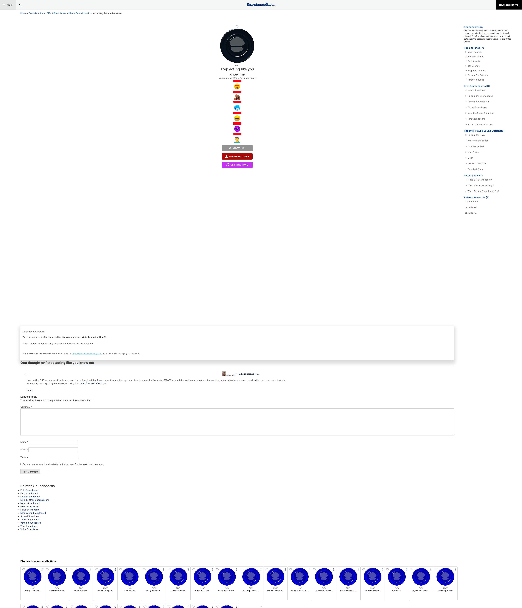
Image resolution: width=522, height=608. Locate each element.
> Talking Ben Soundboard (479, 96)
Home (23, 13)
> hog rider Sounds (475, 70)
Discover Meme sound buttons (38, 561)
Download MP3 (238, 156)
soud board (471, 213)
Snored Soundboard (30, 516)
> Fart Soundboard (475, 118)
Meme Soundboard (79, 13)
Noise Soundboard (30, 509)
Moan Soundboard (29, 506)
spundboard (471, 201)
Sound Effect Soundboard (52, 13)
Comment (26, 406)
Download (32, 596)
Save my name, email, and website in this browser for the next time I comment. (63, 464)
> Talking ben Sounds (476, 75)
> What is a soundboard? (478, 179)
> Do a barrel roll (474, 146)
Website (24, 457)
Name (24, 442)
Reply (30, 390)
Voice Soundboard (29, 529)
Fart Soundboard (29, 493)
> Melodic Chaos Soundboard (480, 113)
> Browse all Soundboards (479, 124)
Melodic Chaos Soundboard (34, 500)
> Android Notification (476, 140)
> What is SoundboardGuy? (479, 185)
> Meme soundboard (476, 90)
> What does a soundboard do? (482, 191)
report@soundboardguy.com (87, 353)
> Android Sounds (474, 56)
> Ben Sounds (472, 65)
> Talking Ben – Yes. (475, 135)
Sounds (33, 13)
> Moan (469, 157)
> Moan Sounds (473, 52)
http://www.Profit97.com (93, 383)
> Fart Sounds (472, 61)
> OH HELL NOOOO (475, 163)
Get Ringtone (238, 164)
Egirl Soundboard (29, 490)
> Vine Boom (472, 152)
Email (24, 449)
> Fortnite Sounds (474, 79)
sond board (471, 207)
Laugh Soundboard (30, 496)
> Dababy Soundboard (477, 101)
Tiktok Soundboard (30, 519)
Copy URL (238, 148)
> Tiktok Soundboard (476, 107)
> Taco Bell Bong (474, 169)
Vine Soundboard (29, 526)
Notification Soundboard (33, 513)
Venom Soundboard (30, 522)
